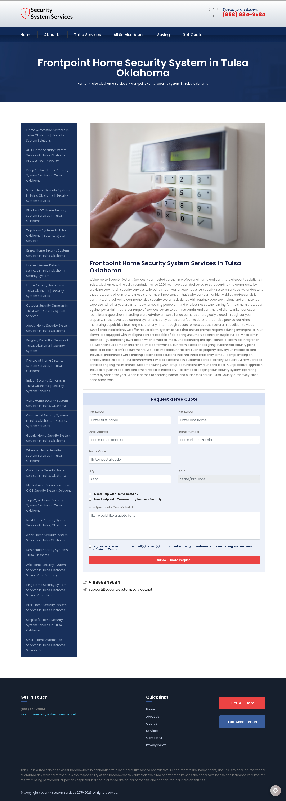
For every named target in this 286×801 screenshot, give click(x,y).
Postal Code (97, 451)
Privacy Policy (156, 745)
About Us (53, 34)
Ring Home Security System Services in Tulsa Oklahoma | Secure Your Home (47, 590)
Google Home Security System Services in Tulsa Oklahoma (48, 438)
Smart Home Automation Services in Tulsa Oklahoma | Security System (47, 644)
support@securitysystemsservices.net (120, 589)
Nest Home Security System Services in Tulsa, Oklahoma (46, 522)
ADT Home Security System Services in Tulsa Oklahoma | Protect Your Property (47, 155)
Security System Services (57, 793)
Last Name (185, 412)
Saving (163, 34)
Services (152, 731)
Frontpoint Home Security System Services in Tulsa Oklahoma (44, 365)
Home (26, 34)
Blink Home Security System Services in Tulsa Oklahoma (46, 607)
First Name (96, 412)
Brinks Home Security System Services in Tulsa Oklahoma (47, 253)
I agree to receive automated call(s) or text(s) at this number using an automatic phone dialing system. (172, 548)
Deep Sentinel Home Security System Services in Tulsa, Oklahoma (47, 175)
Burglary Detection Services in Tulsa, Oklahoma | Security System (48, 345)
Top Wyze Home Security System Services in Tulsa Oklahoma (44, 505)
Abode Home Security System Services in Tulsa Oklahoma (48, 328)
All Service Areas (129, 34)
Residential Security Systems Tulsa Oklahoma (47, 552)
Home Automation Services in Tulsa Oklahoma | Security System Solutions (47, 135)
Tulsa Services (87, 34)
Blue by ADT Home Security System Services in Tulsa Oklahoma (46, 215)
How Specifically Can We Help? (111, 507)
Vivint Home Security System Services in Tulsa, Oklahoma (47, 403)
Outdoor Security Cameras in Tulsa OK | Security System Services (47, 310)
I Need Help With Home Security (115, 494)
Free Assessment (242, 721)
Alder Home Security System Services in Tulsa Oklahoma (47, 537)
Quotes (151, 724)
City (91, 471)
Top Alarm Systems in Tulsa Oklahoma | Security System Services (46, 235)
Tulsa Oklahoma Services (108, 84)
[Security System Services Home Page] (47, 13)
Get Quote (192, 34)
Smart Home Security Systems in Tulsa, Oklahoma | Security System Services (48, 195)
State (182, 471)
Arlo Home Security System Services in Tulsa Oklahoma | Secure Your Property (47, 569)
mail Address (99, 432)
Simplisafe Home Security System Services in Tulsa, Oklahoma (44, 624)
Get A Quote (242, 702)
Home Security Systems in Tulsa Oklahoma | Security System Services (45, 290)
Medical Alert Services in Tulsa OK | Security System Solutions (48, 487)
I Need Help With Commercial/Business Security (127, 499)
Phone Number (188, 432)
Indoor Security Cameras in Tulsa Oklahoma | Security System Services (45, 385)
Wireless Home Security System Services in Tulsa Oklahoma (44, 455)
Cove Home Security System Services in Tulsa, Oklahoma (46, 473)
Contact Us (154, 738)
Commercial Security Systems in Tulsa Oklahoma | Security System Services (47, 420)
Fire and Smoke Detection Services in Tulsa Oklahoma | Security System (47, 270)
